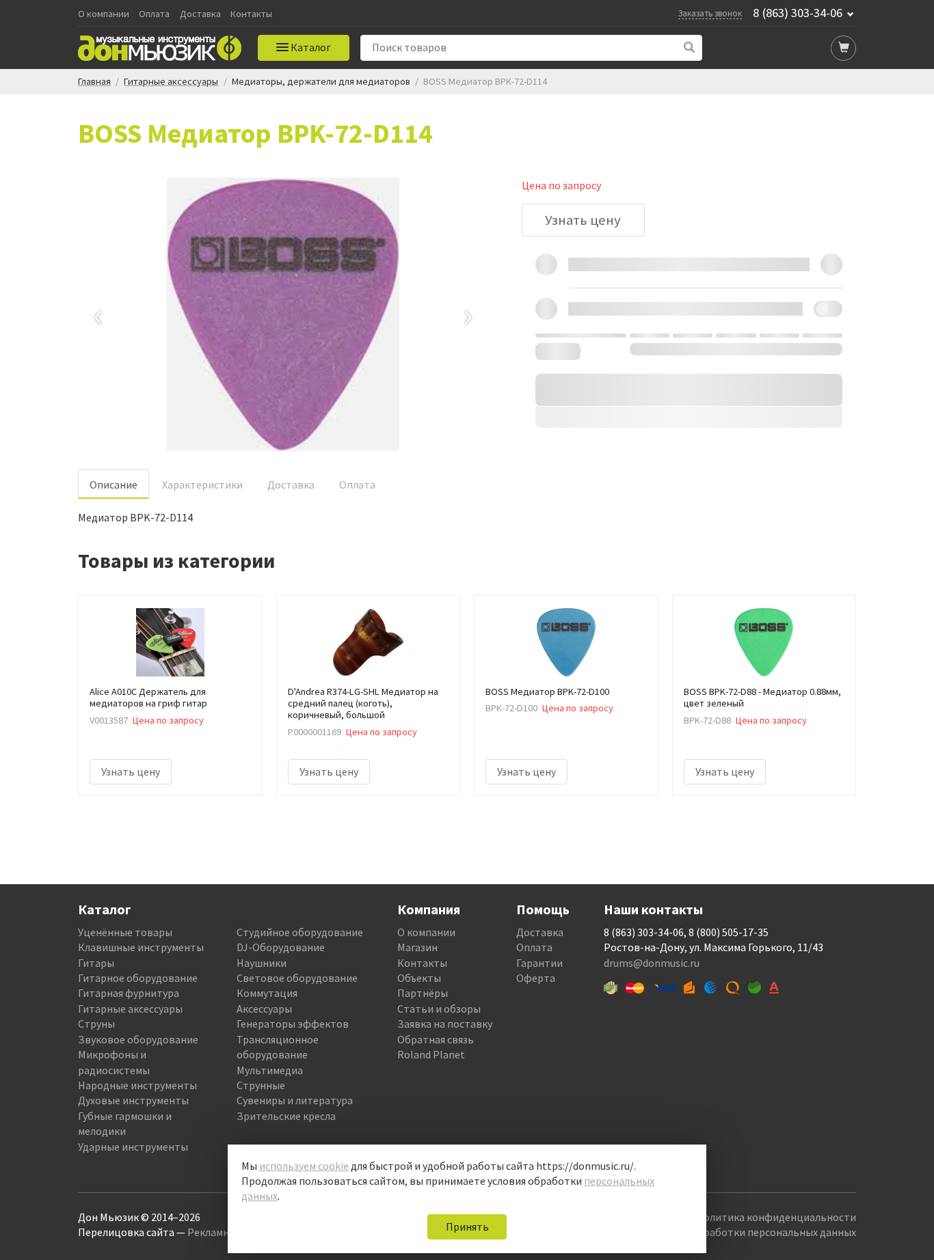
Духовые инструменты (133, 1100)
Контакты (251, 14)
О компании (103, 14)
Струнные (261, 1085)
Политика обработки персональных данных (748, 1232)
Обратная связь (435, 1039)
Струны (96, 1023)
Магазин (417, 947)
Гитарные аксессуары (130, 1008)
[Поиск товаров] (689, 47)
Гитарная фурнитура (128, 993)
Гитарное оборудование (138, 978)
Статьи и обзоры (439, 1008)
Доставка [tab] (291, 484)
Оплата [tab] (357, 484)
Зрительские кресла (286, 1116)
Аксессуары (264, 1008)
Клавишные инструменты (141, 947)
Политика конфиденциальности (776, 1217)
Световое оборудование (297, 978)
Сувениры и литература (295, 1100)
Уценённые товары (125, 932)
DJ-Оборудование (281, 947)
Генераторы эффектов (293, 1023)
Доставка (200, 14)
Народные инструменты (137, 1085)
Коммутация (267, 993)
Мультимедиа (270, 1070)
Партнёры (422, 993)
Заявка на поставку (444, 1023)
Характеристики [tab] (202, 484)
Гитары (96, 963)
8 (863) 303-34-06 (797, 13)
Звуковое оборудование (138, 1039)
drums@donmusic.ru (651, 963)
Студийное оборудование (300, 932)
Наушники (261, 963)
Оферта (535, 978)
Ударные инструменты (133, 1146)
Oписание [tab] (113, 484)
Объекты (419, 978)
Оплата (154, 14)
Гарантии (539, 963)
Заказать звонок (710, 13)
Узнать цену (583, 220)
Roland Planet (431, 1054)
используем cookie (304, 1166)
